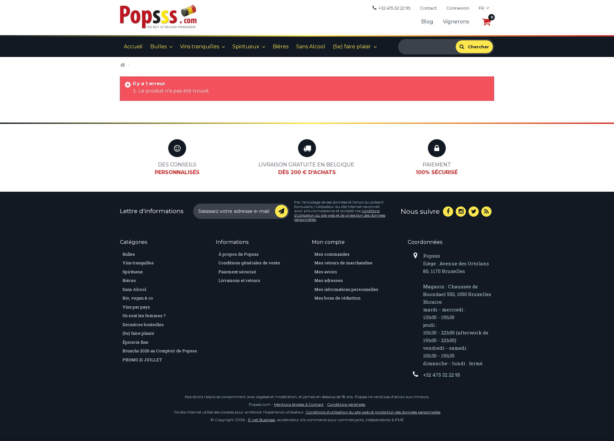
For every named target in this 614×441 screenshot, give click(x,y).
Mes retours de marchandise (343, 263)
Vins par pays (136, 307)
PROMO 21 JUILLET (142, 360)
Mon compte (328, 242)
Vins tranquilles (199, 47)
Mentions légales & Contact (299, 404)
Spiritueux (245, 47)
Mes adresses (328, 280)
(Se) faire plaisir (352, 47)
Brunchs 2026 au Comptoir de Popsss (159, 351)
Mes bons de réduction (337, 298)
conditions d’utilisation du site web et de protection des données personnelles (339, 215)
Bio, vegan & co (137, 298)
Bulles (158, 47)
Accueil (133, 47)
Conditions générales (346, 404)
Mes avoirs (325, 272)
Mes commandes (332, 254)
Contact (428, 8)
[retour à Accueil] (124, 64)
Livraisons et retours (239, 280)
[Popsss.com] (158, 16)
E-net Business (261, 419)
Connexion (457, 8)
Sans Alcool (310, 47)
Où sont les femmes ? (144, 315)
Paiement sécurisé (237, 272)
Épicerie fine (135, 342)
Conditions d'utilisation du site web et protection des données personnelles (373, 412)
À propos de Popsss (238, 254)
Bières (280, 47)
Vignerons (456, 22)
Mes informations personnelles (346, 289)
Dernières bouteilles (143, 324)
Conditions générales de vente (249, 263)
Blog (427, 22)
